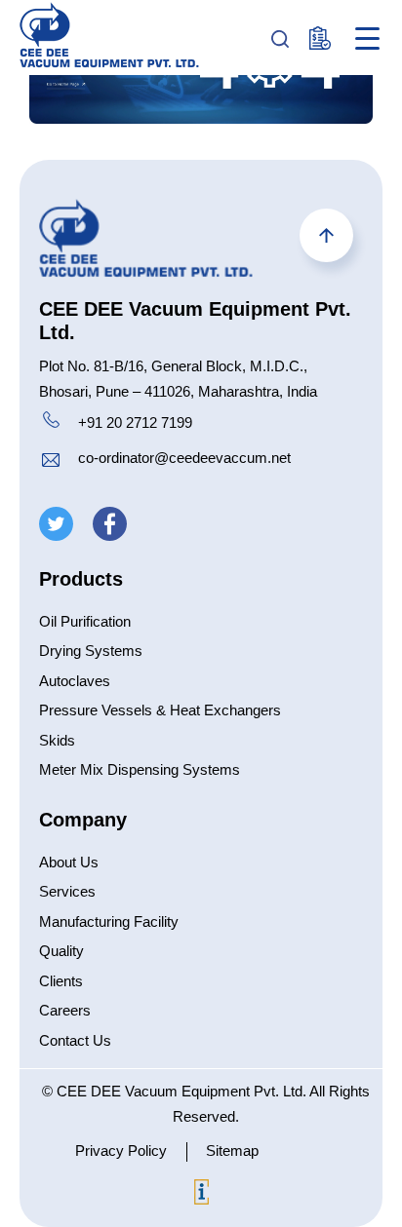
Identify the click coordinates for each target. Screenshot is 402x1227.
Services (67, 891)
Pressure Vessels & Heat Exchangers (160, 710)
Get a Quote (321, 38)
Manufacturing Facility (109, 921)
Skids (57, 740)
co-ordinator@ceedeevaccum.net (184, 457)
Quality (61, 950)
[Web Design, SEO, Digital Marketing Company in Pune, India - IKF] (201, 1195)
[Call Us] (51, 423)
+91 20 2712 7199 (135, 422)
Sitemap (232, 1150)
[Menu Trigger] (367, 38)
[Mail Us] (51, 462)
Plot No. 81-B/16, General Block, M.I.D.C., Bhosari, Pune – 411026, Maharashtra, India (178, 379)
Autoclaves (74, 680)
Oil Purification (85, 621)
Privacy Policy (121, 1150)
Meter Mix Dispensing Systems (139, 769)
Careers (65, 1010)
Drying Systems (90, 650)
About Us (69, 862)
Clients (61, 981)
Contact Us (75, 1040)
